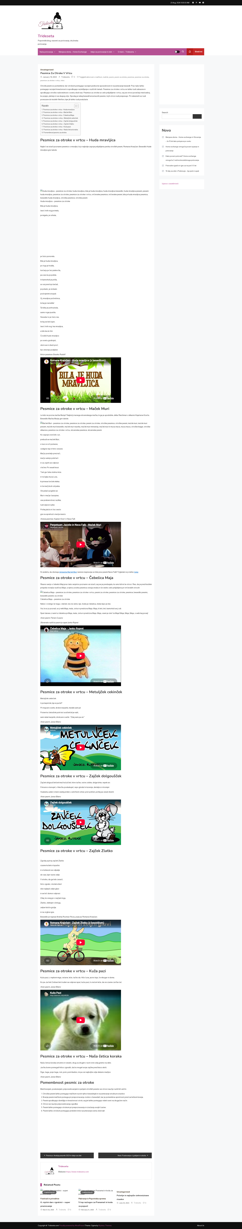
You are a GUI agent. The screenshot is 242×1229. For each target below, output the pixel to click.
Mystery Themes (105, 1225)
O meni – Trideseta (126, 52)
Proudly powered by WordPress (71, 1225)
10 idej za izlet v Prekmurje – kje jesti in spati (182, 171)
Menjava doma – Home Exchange (73, 52)
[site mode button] (177, 52)
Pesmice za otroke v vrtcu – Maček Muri (57, 112)
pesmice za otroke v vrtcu (50, 80)
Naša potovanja (46, 52)
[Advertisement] (143, 26)
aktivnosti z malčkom (94, 77)
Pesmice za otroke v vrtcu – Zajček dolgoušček (60, 121)
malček (105, 77)
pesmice (131, 77)
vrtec (62, 80)
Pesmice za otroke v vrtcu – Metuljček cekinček (61, 118)
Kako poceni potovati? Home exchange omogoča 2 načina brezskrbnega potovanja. (182, 158)
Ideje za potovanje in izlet (101, 52)
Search (165, 112)
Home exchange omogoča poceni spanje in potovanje (182, 149)
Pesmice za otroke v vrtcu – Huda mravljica (58, 109)
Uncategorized (46, 70)
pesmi (111, 77)
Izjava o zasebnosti (170, 183)
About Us (200, 1225)
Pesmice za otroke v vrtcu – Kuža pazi (57, 127)
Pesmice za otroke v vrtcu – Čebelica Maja (58, 115)
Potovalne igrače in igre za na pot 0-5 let (181, 166)
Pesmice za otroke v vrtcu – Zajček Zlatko (58, 124)
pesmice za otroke (142, 77)
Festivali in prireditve (49, 1199)
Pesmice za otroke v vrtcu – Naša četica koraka (60, 130)
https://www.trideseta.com (77, 1172)
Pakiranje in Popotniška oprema (92, 1199)
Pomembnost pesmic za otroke (55, 132)
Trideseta (46, 36)
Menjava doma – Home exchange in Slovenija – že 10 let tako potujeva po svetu (183, 139)
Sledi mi (198, 52)
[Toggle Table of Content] (75, 106)
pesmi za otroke (121, 77)
